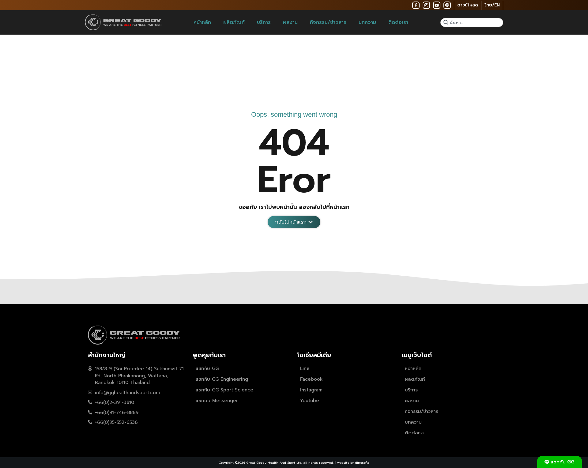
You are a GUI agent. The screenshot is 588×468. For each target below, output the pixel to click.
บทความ (367, 22)
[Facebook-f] (416, 5)
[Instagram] (426, 5)
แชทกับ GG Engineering (222, 379)
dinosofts (362, 462)
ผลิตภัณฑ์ (234, 22)
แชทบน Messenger (217, 401)
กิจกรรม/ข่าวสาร (328, 22)
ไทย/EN (492, 5)
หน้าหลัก (202, 22)
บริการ (264, 22)
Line (305, 368)
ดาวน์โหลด (467, 5)
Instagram (311, 390)
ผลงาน (290, 22)
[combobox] (471, 22)
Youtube (309, 401)
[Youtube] (436, 5)
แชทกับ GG (207, 368)
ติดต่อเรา (398, 22)
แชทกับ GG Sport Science (224, 390)
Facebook (311, 379)
